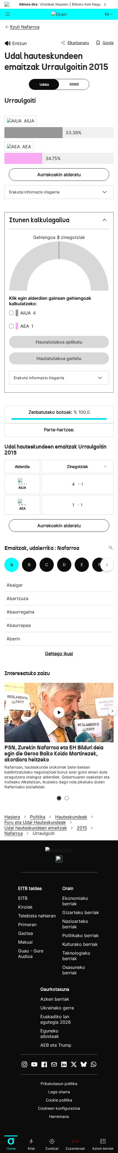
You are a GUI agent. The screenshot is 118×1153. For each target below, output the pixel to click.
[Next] (105, 466)
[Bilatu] (111, 548)
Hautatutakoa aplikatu (59, 342)
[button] (59, 222)
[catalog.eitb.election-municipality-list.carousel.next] (107, 565)
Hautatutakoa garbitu (59, 358)
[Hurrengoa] (105, 4)
